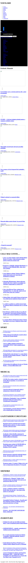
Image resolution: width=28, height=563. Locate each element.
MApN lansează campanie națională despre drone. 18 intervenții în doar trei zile (14, 455)
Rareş (16, 124)
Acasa (4, 6)
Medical (4, 13)
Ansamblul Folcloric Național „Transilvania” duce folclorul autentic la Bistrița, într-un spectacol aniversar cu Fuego (15, 501)
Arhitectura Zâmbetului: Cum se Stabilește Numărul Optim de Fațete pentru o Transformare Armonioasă (14, 400)
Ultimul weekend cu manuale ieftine (10, 197)
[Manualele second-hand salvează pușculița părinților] (13, 140)
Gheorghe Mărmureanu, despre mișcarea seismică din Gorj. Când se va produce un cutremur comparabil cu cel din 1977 (14, 283)
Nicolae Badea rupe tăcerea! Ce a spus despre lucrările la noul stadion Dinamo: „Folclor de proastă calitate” (15, 355)
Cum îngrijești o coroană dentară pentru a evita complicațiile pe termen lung (14, 409)
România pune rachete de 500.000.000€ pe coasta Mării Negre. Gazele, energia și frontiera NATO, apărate (14, 445)
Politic (4, 9)
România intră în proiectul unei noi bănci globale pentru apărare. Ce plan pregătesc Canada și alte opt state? (14, 425)
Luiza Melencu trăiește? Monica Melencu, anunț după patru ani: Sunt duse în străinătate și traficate (14, 275)
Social (4, 10)
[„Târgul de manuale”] (13, 239)
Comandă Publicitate (8, 34)
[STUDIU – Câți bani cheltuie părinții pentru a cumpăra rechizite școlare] (11, 113)
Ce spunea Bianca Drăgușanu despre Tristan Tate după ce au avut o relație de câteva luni (15, 320)
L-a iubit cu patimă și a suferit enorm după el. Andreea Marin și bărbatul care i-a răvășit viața (15, 305)
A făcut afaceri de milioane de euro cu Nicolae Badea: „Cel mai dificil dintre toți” (15, 364)
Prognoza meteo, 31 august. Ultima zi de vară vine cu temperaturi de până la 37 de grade (15, 464)
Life (4, 11)
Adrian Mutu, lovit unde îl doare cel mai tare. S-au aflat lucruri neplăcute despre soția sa (15, 298)
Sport (4, 16)
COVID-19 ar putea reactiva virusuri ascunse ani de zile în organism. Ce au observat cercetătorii (15, 380)
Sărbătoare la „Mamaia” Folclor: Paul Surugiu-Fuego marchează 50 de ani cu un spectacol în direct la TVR (14, 480)
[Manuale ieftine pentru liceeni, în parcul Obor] (13, 215)
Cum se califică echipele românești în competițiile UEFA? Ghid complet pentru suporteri (14, 345)
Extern (4, 12)
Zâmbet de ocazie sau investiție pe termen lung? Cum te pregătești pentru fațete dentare (15, 522)
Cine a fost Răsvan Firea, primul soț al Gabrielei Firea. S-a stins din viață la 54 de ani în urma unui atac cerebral (14, 291)
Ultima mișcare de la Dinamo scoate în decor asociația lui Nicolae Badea (15, 335)
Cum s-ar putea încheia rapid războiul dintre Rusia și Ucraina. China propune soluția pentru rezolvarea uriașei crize (15, 259)
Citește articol (3, 95)
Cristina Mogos (15, 96)
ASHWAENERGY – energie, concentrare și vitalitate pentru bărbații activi (14, 529)
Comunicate (5, 18)
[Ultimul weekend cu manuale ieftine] (13, 191)
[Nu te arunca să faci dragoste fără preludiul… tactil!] (13, 163)
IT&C (4, 17)
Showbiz (5, 14)
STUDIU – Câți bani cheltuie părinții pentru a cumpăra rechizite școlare (13, 120)
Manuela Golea (18, 174)
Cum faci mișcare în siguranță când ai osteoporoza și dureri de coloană (13, 390)
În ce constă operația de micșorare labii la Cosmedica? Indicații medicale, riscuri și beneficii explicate (14, 536)
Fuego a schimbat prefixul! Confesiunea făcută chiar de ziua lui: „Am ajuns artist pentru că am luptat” (14, 490)
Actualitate (5, 7)
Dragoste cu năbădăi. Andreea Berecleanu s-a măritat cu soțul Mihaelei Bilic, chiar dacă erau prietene (15, 267)
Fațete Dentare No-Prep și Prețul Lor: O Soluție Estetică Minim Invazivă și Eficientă (14, 543)
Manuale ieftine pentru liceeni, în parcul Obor (13, 221)
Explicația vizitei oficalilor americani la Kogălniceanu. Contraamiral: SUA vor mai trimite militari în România (14, 435)
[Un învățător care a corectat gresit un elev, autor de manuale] (13, 85)
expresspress (17, 151)
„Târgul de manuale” (6, 245)
